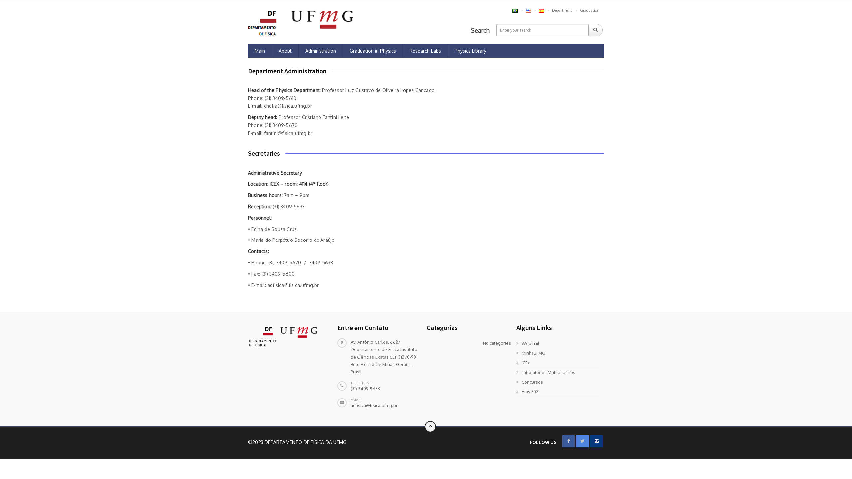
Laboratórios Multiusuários (548, 372)
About (285, 51)
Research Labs (425, 51)
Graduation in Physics (373, 51)
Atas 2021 (531, 391)
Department (562, 10)
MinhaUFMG (533, 353)
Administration (320, 51)
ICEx (526, 362)
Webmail (530, 343)
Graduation (589, 10)
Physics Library (470, 51)
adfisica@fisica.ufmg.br (374, 405)
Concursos (532, 382)
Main (260, 51)
